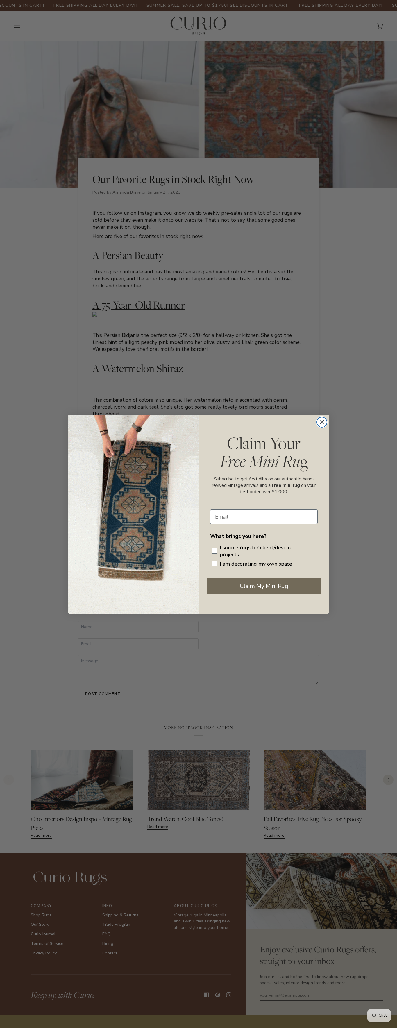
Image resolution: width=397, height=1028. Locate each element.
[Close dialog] (322, 422)
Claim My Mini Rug (264, 586)
